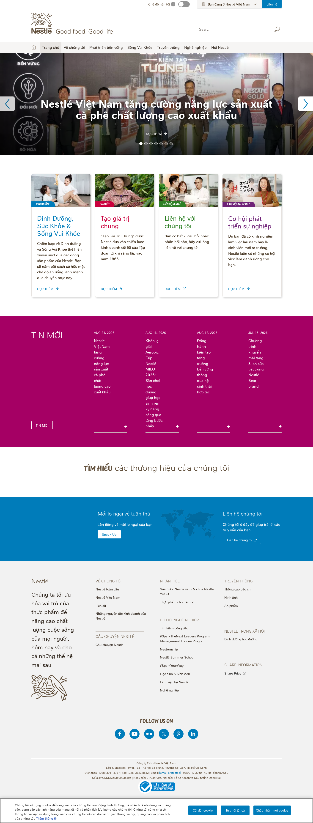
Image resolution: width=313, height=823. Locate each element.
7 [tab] (171, 143)
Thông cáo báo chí (237, 589)
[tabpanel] (156, 104)
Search (277, 29)
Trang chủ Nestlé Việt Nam (33, 47)
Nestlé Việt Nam (108, 597)
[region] (156, 810)
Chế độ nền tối (159, 4)
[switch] (184, 4)
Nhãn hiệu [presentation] (170, 580)
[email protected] (170, 772)
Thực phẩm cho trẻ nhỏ (177, 602)
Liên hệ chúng (242, 513)
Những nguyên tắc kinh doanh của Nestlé (121, 615)
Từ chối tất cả (235, 810)
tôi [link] (259, 513)
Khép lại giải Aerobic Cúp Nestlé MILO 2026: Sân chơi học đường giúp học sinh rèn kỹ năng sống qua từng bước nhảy (154, 383)
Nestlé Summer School (177, 657)
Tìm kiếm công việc (174, 628)
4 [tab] (156, 143)
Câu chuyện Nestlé (110, 644)
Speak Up (109, 534)
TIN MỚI (42, 425)
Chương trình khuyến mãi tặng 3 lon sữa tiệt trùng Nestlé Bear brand (256, 363)
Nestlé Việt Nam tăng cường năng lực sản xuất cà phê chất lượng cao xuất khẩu (102, 366)
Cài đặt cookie (203, 810)
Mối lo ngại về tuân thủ (124, 513)
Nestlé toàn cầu (107, 589)
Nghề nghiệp (169, 690)
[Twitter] (164, 734)
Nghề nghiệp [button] (195, 47)
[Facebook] (120, 734)
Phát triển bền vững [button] (106, 47)
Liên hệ (271, 4)
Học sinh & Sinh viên (175, 673)
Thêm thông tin (47, 818)
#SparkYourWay (172, 665)
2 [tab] (146, 143)
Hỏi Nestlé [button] (220, 47)
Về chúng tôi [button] (74, 47)
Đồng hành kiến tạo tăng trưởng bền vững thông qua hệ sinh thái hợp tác (205, 366)
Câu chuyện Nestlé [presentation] (115, 636)
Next (305, 103)
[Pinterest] (178, 734)
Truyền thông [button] (168, 47)
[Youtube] (134, 734)
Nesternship (169, 649)
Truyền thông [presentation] (238, 580)
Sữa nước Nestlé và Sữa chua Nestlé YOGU (187, 591)
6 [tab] (166, 143)
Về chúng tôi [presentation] (108, 580)
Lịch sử (101, 605)
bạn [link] (247, 529)
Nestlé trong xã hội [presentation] (244, 631)
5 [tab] (161, 143)
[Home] (73, 23)
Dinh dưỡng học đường (240, 639)
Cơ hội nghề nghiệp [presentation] (179, 619)
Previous (7, 103)
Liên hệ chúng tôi (239, 540)
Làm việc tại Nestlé (174, 682)
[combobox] (233, 29)
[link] (184, 288)
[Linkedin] (193, 734)
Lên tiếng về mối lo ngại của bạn (125, 524)
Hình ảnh (231, 597)
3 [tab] (151, 143)
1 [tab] (141, 143)
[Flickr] (149, 734)
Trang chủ (50, 47)
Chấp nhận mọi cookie (272, 810)
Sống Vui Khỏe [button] (139, 47)
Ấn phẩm (231, 605)
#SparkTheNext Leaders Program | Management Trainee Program (185, 638)
